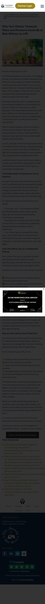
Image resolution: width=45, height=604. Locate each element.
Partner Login (25, 5)
